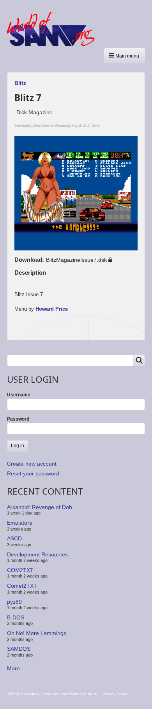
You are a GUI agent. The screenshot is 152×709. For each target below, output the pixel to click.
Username (18, 395)
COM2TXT (20, 570)
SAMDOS (18, 649)
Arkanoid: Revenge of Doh (39, 507)
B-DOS (15, 617)
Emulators (19, 523)
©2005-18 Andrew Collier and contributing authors (52, 694)
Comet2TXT (22, 586)
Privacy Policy (115, 694)
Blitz (20, 83)
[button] (124, 55)
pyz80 (14, 601)
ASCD (14, 538)
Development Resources (37, 554)
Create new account (32, 464)
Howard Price (51, 309)
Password (18, 419)
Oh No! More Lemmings (36, 633)
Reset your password (33, 473)
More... (16, 668)
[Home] (54, 29)
